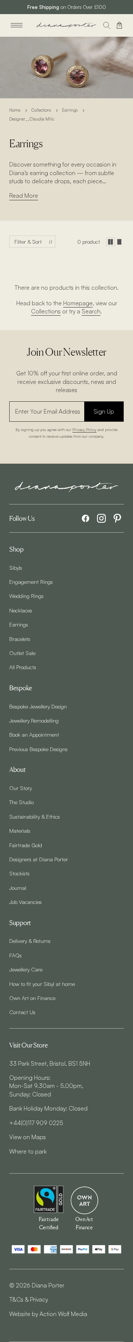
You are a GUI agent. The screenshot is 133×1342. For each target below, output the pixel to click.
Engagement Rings (31, 581)
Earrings (70, 110)
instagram (101, 518)
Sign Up (103, 411)
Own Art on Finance (32, 997)
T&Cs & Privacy (28, 1299)
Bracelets (19, 638)
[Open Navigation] (16, 25)
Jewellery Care (25, 969)
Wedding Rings (26, 595)
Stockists (19, 873)
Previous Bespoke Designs (38, 749)
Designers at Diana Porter (38, 859)
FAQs (15, 955)
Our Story (20, 788)
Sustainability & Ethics (34, 816)
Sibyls (15, 567)
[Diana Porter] (66, 25)
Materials (19, 830)
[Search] (106, 25)
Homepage (78, 303)
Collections (41, 110)
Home (14, 110)
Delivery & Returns (30, 940)
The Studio (21, 802)
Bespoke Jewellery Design (38, 706)
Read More (23, 195)
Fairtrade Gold (25, 845)
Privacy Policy (84, 429)
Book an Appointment (34, 734)
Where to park (28, 1151)
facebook (85, 518)
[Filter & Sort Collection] (32, 242)
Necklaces (20, 610)
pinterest (117, 518)
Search (91, 311)
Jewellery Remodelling (34, 720)
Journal (17, 887)
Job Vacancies (25, 901)
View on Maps (27, 1137)
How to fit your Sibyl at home (42, 983)
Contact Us (22, 1012)
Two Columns (110, 241)
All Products (22, 667)
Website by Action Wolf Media (48, 1314)
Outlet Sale (22, 652)
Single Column (119, 241)
